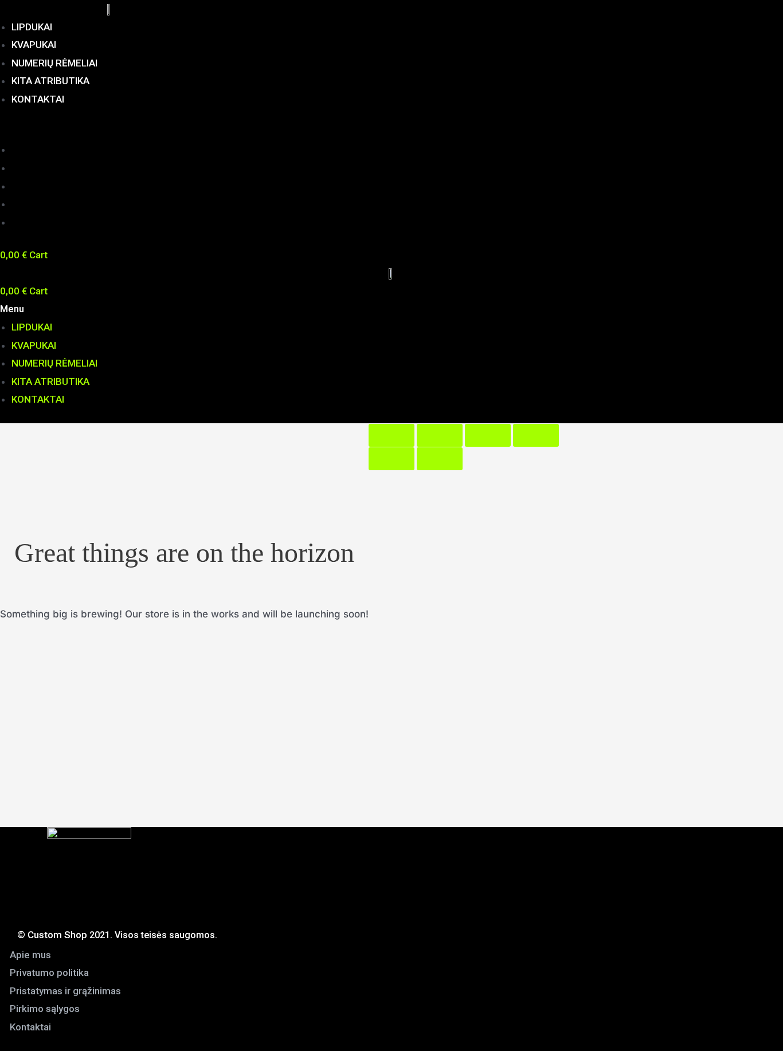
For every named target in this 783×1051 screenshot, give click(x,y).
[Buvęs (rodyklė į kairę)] (391, 458)
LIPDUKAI (31, 27)
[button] (230, 132)
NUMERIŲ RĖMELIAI (54, 63)
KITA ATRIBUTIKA (50, 80)
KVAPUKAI (33, 44)
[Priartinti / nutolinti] (536, 435)
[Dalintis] (440, 435)
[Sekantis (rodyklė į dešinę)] (440, 458)
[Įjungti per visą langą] (488, 435)
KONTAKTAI (37, 99)
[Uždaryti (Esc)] (391, 435)
